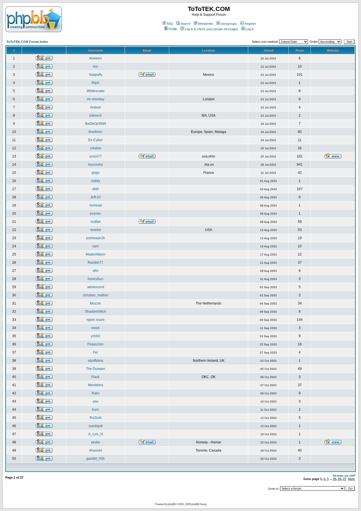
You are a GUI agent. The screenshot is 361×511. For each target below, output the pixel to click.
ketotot (96, 230)
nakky (95, 181)
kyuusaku (95, 164)
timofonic (95, 132)
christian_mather (95, 295)
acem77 (95, 156)
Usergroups (229, 23)
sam (95, 246)
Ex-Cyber (95, 140)
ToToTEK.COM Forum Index (27, 41)
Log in (250, 29)
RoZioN (96, 418)
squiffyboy (95, 361)
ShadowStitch (95, 312)
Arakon (95, 107)
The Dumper (95, 369)
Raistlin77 (95, 263)
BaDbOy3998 (95, 124)
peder (95, 442)
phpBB (172, 504)
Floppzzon (95, 344)
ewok (95, 328)
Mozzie (95, 303)
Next (351, 479)
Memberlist (205, 23)
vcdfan (96, 222)
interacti (95, 115)
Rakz (96, 393)
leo (95, 66)
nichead (95, 205)
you (95, 401)
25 (334, 479)
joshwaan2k (95, 238)
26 (339, 479)
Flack (95, 377)
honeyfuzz (96, 279)
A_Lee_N (95, 434)
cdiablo (95, 148)
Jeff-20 (95, 197)
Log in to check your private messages (211, 29)
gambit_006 (95, 459)
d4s (95, 271)
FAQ (170, 23)
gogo (96, 173)
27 (344, 479)
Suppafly (95, 75)
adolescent (95, 287)
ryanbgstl (96, 426)
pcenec (95, 213)
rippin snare (95, 320)
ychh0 (95, 336)
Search (185, 23)
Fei (95, 352)
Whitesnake (96, 91)
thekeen (95, 58)
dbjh (95, 189)
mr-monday (95, 99)
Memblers (95, 385)
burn (95, 410)
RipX (95, 83)
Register (250, 23)
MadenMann (95, 254)
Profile (173, 29)
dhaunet (95, 450)
